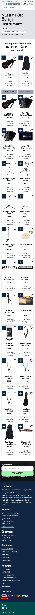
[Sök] (31, 8)
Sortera (26, 92)
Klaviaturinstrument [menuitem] (9, 551)
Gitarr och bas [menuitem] (7, 548)
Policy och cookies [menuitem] (8, 578)
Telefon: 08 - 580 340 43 (10, 513)
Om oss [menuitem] (4, 584)
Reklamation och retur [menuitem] (10, 581)
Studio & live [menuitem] (6, 557)
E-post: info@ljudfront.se (10, 516)
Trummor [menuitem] (5, 554)
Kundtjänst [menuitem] (5, 569)
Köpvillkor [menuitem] (5, 572)
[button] (3, 4)
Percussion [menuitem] (5, 560)
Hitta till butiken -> (7, 527)
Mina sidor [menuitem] (5, 587)
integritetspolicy (5, 478)
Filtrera (10, 92)
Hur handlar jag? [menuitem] (8, 575)
